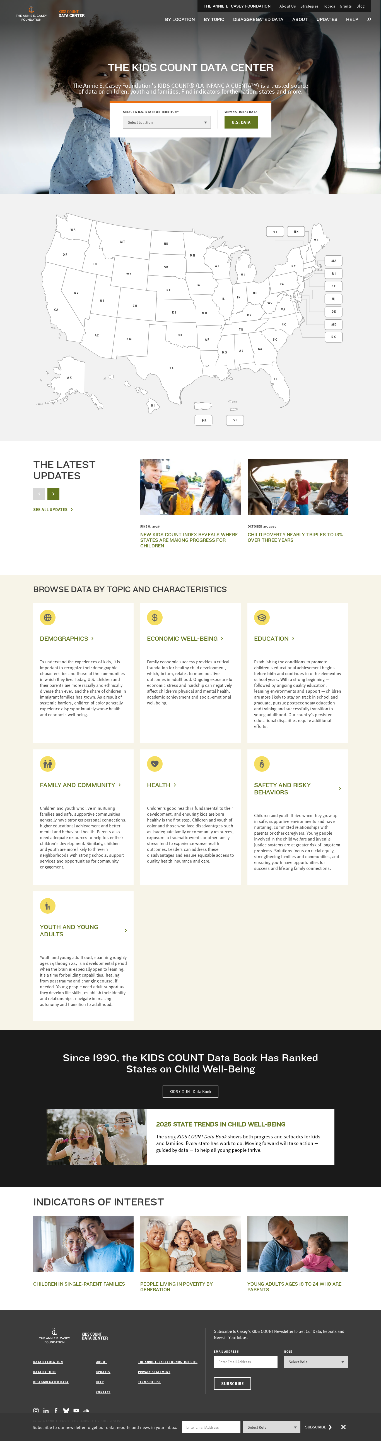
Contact (103, 1392)
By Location (180, 19)
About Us (287, 6)
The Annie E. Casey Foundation (237, 6)
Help (352, 19)
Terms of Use (149, 1382)
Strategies (309, 6)
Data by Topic (44, 1372)
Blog (360, 6)
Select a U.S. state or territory (151, 112)
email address (226, 1351)
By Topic (214, 19)
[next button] (53, 494)
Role (288, 1351)
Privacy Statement (154, 1372)
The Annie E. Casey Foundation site (167, 1362)
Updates (327, 19)
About (300, 19)
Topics (329, 6)
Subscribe (232, 1383)
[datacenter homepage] (71, 14)
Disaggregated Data (258, 19)
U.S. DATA (241, 122)
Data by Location (48, 1362)
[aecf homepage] (31, 13)
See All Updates (50, 509)
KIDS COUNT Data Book (190, 1091)
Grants (346, 6)
